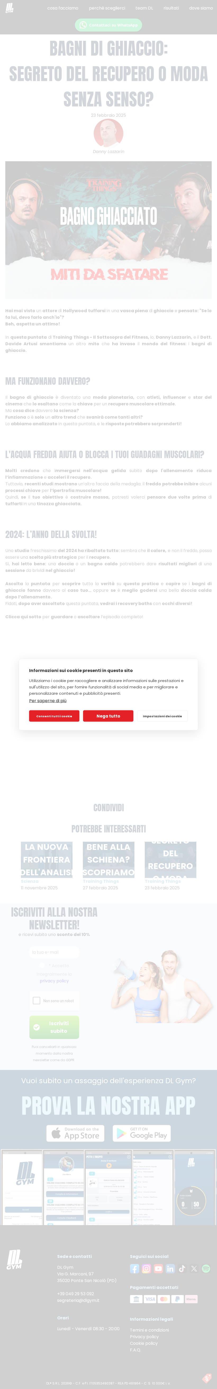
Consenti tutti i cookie (54, 716)
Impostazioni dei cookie (162, 716)
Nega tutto (108, 716)
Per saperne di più (47, 701)
